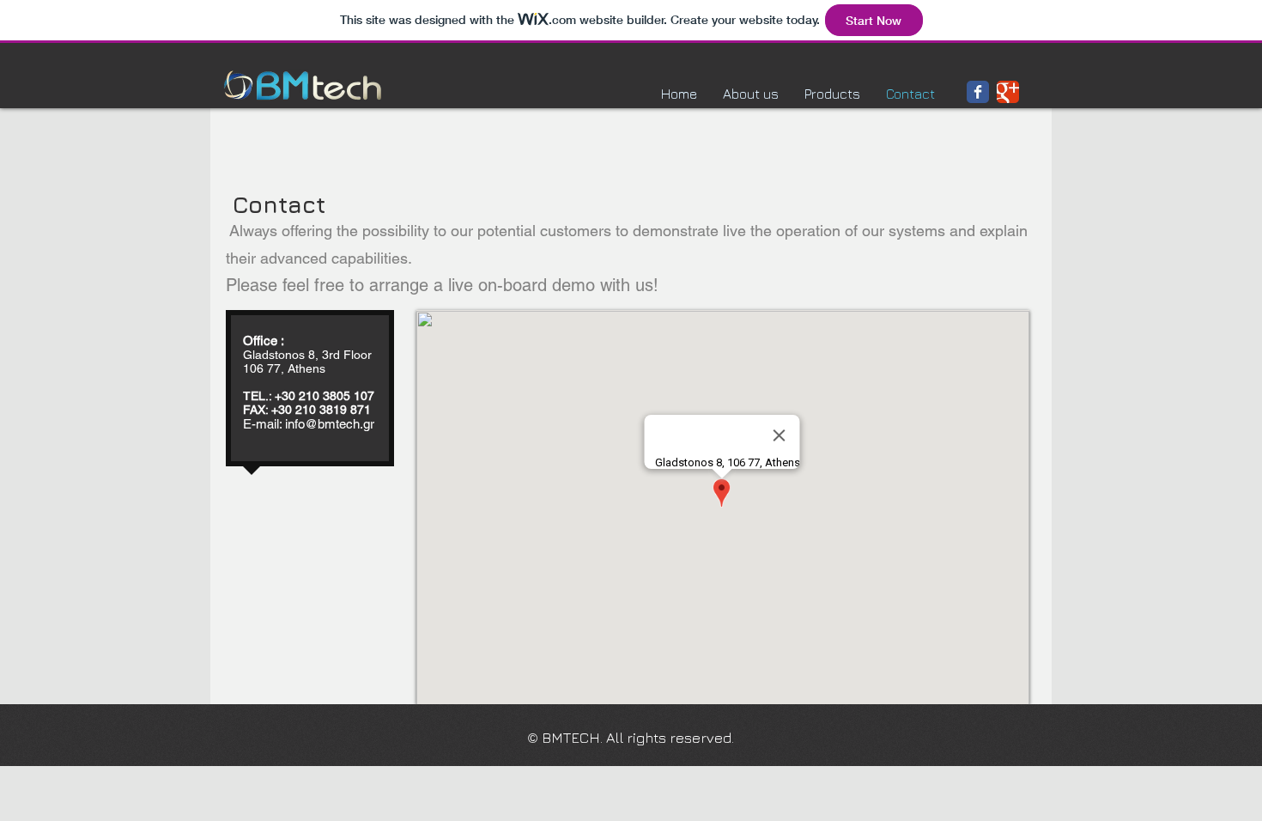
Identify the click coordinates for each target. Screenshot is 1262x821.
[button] (832, 93)
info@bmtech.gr (329, 424)
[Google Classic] (1008, 92)
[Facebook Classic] (978, 92)
